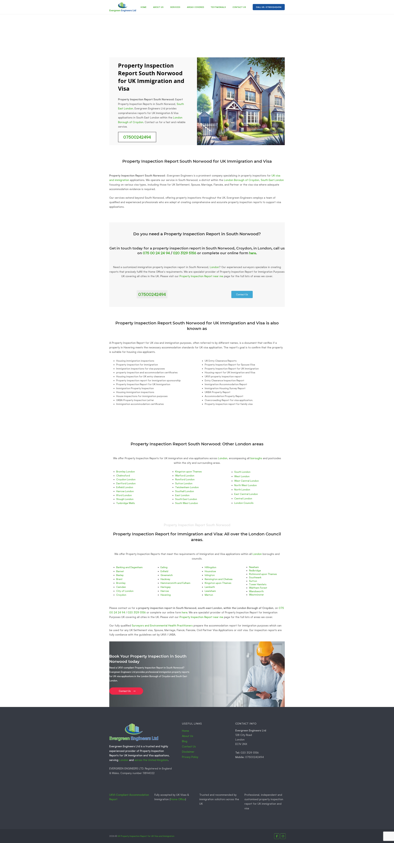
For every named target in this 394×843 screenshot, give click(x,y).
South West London (186, 503)
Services (175, 7)
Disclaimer (188, 751)
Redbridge (255, 570)
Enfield (164, 571)
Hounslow (210, 571)
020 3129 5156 (184, 253)
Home (144, 7)
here (252, 253)
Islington (210, 575)
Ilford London (124, 495)
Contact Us (239, 7)
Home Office (177, 799)
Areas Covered (195, 7)
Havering (166, 594)
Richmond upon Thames (263, 574)
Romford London (185, 479)
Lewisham (210, 590)
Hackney (165, 579)
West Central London (246, 480)
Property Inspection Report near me (201, 276)
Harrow (165, 590)
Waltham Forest (258, 587)
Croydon (121, 594)
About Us (158, 7)
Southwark (255, 577)
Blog (184, 741)
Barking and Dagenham (129, 567)
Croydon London (125, 479)
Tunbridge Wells (125, 503)
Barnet (120, 571)
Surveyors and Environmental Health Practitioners (162, 625)
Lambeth (210, 586)
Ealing (164, 567)
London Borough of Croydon (241, 180)
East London (182, 495)
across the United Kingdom (151, 760)
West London (241, 476)
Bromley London (125, 471)
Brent (119, 579)
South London (242, 471)
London (214, 267)
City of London (124, 590)
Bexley (120, 575)
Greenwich (167, 575)
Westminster (256, 594)
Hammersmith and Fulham (175, 582)
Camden (121, 586)
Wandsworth (256, 591)
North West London (245, 485)
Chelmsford (123, 475)
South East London (272, 180)
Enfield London (124, 487)
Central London (243, 498)
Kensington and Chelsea (218, 579)
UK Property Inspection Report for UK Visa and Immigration (145, 836)
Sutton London (183, 483)
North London (242, 489)
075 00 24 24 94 (156, 253)
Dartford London (126, 483)
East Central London (246, 494)
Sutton (253, 580)
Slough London (124, 499)
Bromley (121, 582)
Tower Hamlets (257, 584)
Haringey (166, 586)
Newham (254, 567)
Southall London (184, 491)
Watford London (184, 475)
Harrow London (125, 491)
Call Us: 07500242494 (268, 7)
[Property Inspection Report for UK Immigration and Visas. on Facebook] (276, 836)
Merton (209, 594)
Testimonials (218, 7)
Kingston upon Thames (188, 471)
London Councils (243, 502)
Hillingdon (210, 567)
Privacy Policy (190, 757)
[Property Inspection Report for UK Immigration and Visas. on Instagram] (283, 836)
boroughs (256, 458)
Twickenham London (187, 487)
